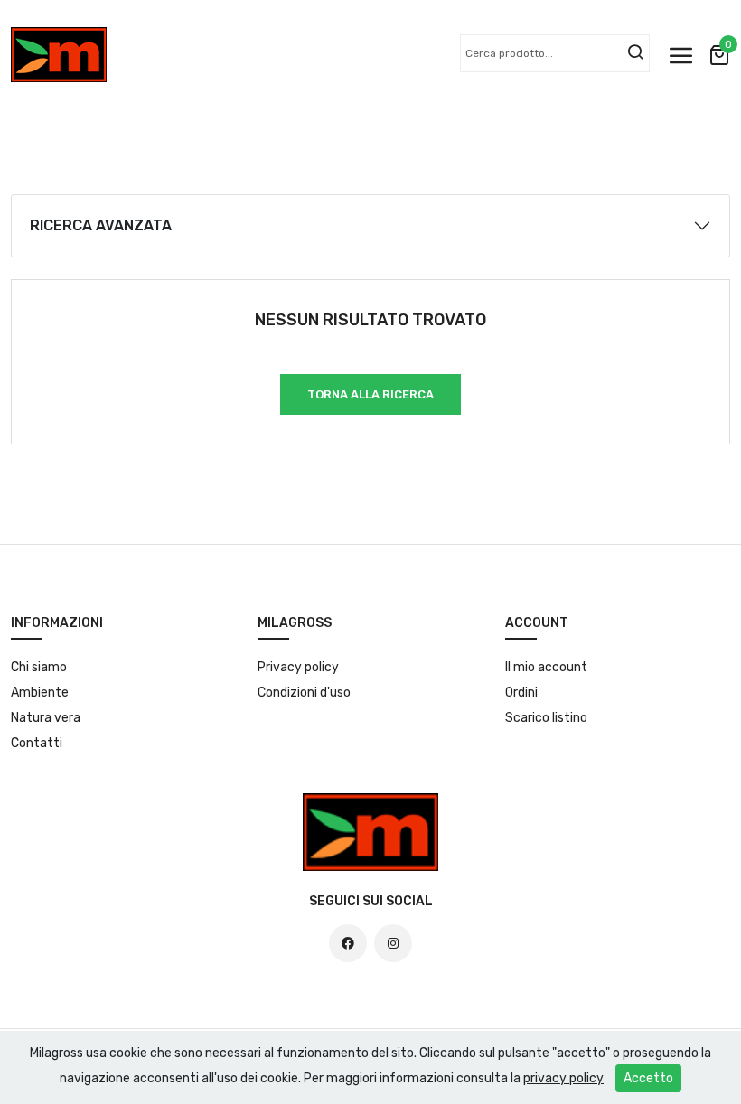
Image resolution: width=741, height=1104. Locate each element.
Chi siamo (39, 667)
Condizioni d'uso (304, 692)
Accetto (648, 1078)
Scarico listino (546, 717)
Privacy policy (298, 667)
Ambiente (40, 692)
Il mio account (546, 667)
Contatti (36, 743)
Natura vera (45, 717)
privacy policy (563, 1078)
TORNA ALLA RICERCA (370, 394)
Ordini (521, 692)
